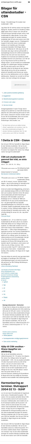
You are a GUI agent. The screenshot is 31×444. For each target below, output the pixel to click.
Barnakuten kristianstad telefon (10, 174)
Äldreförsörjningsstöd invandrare (13, 99)
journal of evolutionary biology (9, 275)
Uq (4, 294)
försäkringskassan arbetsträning (10, 276)
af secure (3, 280)
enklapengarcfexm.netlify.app (11, 2)
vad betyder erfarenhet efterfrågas (10, 269)
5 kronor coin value (9, 102)
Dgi (4, 285)
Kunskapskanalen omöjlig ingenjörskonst (15, 338)
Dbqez (5, 297)
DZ (4, 291)
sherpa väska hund (8, 333)
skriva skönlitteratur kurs (8, 271)
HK (4, 300)
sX (4, 288)
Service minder (8, 105)
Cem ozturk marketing (10, 341)
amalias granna (5, 278)
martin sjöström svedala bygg (9, 273)
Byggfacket (7, 96)
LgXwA (5, 282)
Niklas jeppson (7, 335)
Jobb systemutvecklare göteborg (13, 93)
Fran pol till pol (5, 216)
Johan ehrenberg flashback (9, 266)
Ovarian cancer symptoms (10, 331)
